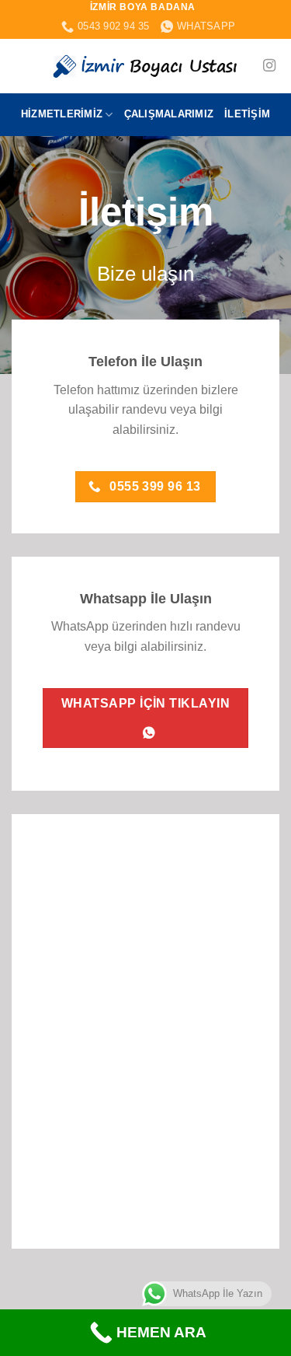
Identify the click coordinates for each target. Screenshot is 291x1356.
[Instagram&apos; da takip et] (269, 66)
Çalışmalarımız (169, 114)
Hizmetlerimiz (61, 114)
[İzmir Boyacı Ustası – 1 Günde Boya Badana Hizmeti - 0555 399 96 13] (145, 66)
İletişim (247, 114)
